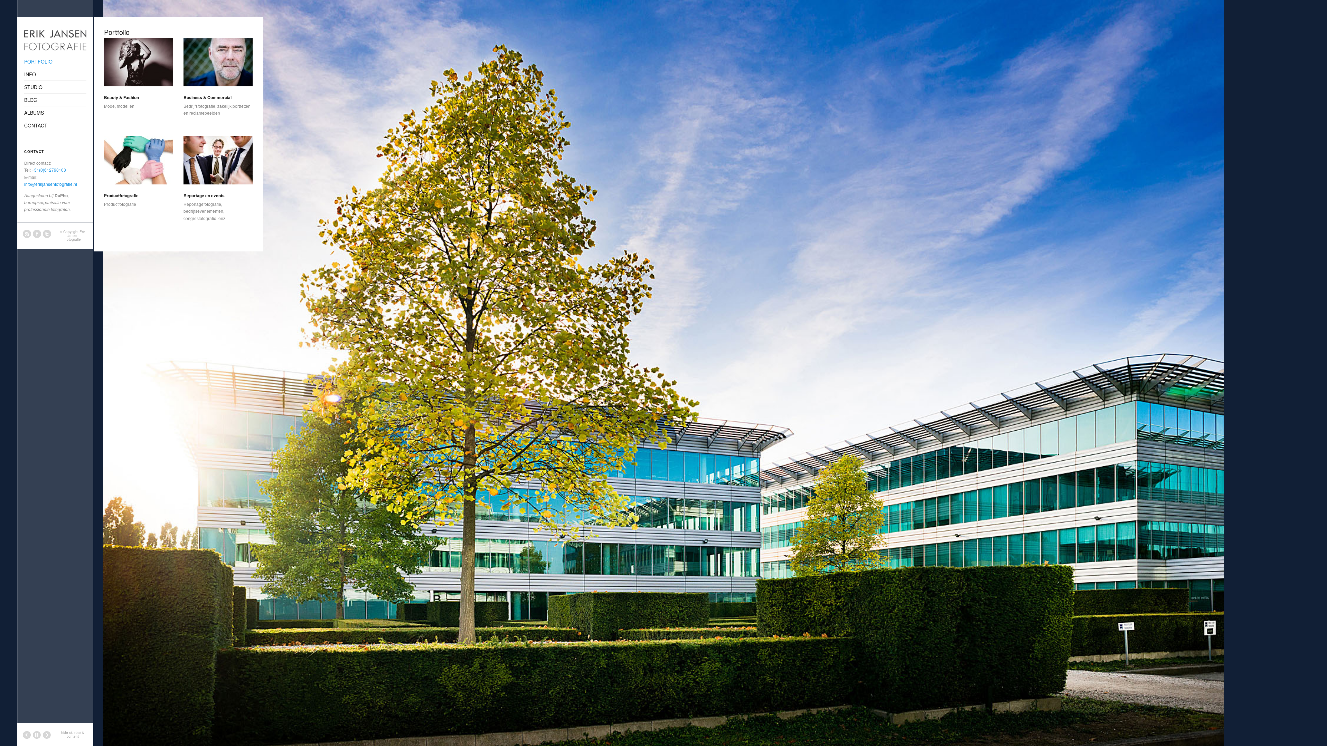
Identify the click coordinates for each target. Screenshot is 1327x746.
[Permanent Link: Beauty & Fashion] (138, 62)
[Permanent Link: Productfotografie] (138, 160)
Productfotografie (121, 195)
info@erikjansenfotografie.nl (50, 184)
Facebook (36, 233)
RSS (26, 233)
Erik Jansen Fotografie (75, 235)
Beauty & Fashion (121, 97)
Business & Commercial (207, 97)
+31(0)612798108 (49, 170)
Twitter (47, 233)
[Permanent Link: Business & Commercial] (218, 62)
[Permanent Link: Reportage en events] (218, 160)
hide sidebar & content (72, 734)
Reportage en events (204, 195)
